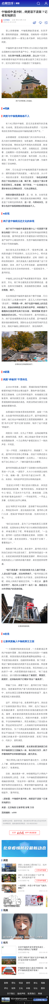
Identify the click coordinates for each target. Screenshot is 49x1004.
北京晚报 (6, 20)
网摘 (40, 993)
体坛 (35, 983)
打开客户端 (40, 1000)
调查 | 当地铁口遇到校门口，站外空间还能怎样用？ (32, 866)
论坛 (35, 988)
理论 (13, 983)
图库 (43, 988)
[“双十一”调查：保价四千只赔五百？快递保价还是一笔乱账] (12, 900)
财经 (28, 983)
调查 (18, 3)
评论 (6, 988)
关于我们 (11, 993)
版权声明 (21, 993)
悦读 (21, 983)
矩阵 (13, 988)
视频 (43, 983)
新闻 (6, 983)
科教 (28, 988)
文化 (21, 988)
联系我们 (31, 993)
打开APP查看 (41, 870)
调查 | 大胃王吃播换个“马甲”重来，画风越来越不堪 (31, 876)
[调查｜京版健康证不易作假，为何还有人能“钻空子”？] (34, 900)
